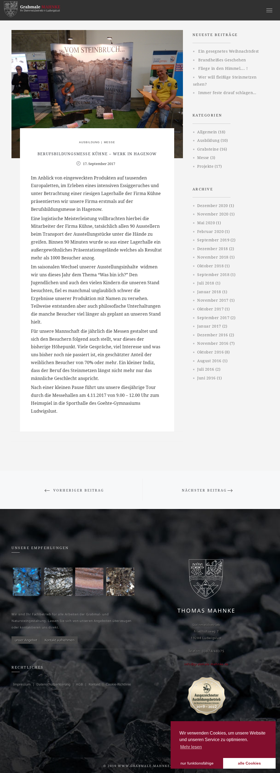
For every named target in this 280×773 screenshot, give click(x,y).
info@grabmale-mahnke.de (206, 664)
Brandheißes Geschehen (222, 59)
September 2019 (213, 239)
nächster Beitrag (204, 490)
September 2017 (213, 317)
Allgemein (207, 131)
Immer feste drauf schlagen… (227, 92)
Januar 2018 (209, 291)
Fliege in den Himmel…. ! (223, 68)
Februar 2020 (210, 231)
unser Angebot (26, 640)
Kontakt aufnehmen (59, 640)
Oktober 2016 (210, 352)
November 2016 (213, 343)
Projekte (205, 166)
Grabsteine (208, 149)
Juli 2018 (205, 283)
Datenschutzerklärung (53, 684)
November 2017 (213, 300)
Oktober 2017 (210, 308)
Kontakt (94, 684)
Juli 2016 (205, 369)
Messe (109, 142)
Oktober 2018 (210, 265)
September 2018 (213, 274)
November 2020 (213, 214)
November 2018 (213, 257)
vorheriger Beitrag (78, 490)
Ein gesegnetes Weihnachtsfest (228, 51)
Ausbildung (89, 142)
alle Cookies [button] (249, 763)
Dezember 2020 (212, 205)
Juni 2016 (206, 377)
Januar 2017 (209, 326)
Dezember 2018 (212, 248)
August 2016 (209, 360)
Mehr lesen (191, 747)
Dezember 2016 (212, 334)
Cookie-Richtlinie (118, 684)
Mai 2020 (206, 222)
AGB (79, 684)
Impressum (22, 684)
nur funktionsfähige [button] (197, 763)
